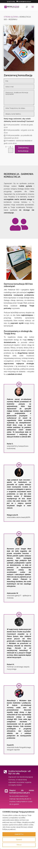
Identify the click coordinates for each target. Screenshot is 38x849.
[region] (19, 829)
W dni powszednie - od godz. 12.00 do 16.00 (19, 131)
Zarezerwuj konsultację (23, 149)
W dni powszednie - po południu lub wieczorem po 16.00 (18, 136)
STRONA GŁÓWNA (11, 17)
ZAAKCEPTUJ (19, 834)
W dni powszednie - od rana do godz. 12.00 (18, 126)
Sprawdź (19, 839)
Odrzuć (19, 845)
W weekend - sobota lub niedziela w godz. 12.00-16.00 (18, 142)
